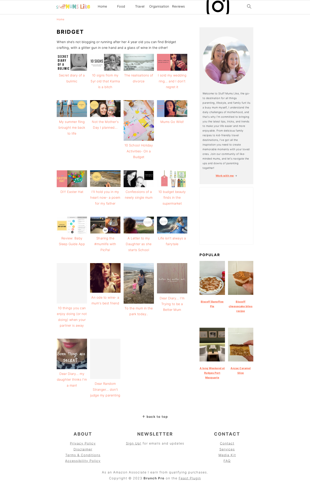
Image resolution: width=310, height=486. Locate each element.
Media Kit (227, 455)
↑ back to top (155, 417)
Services (227, 449)
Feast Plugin (190, 478)
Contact (227, 443)
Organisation (159, 6)
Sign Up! (133, 443)
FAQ (227, 461)
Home (102, 6)
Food (121, 6)
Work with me (225, 175)
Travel (140, 6)
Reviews (178, 6)
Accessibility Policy (83, 461)
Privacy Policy (83, 443)
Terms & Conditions (82, 455)
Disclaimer (83, 449)
